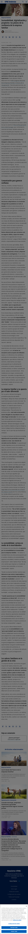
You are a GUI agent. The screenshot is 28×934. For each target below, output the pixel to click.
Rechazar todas (14, 927)
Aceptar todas (14, 931)
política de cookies (17, 920)
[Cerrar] (26, 906)
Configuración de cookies (14, 923)
